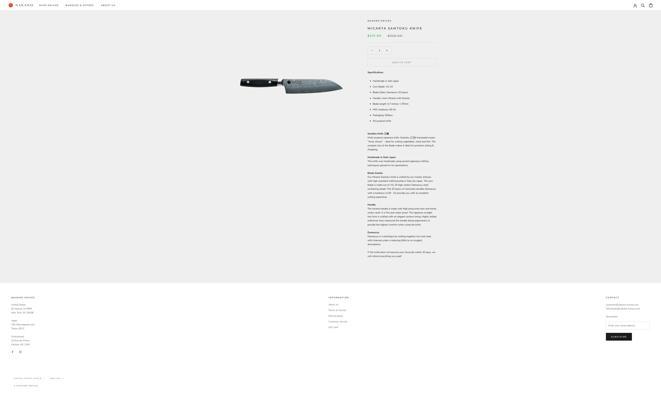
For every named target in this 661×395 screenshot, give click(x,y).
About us (333, 304)
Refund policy (335, 316)
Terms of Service (337, 310)
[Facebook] (12, 352)
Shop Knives (49, 5)
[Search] (643, 5)
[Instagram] (20, 352)
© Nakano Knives (26, 386)
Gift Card (333, 327)
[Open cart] (650, 5)
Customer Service (337, 321)
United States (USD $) (28, 378)
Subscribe (619, 336)
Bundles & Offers (80, 5)
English (55, 378)
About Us (108, 5)
